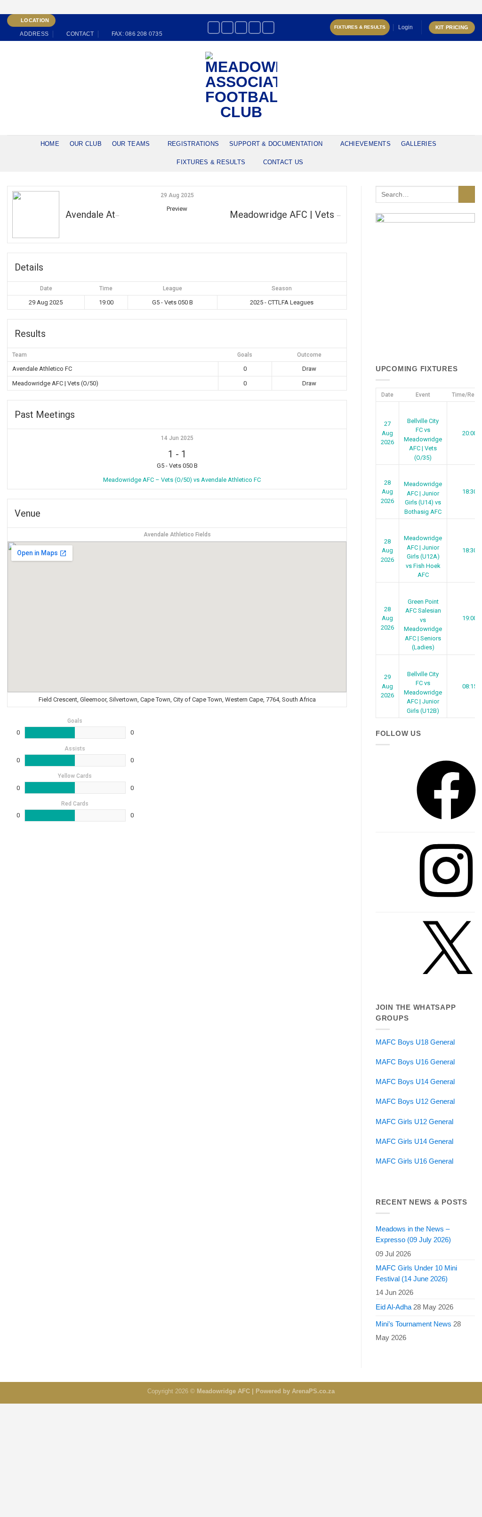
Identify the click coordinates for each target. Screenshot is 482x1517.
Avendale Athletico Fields (177, 534)
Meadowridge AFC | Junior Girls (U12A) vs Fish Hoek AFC (423, 556)
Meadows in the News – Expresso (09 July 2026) (413, 1234)
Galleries (418, 143)
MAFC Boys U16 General (415, 1062)
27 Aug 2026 (387, 433)
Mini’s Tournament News (413, 1324)
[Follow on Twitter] (255, 27)
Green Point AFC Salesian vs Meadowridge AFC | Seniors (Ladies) (423, 624)
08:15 (469, 686)
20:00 (469, 433)
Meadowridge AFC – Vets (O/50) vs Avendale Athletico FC (182, 479)
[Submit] (466, 194)
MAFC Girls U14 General (414, 1141)
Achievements (365, 143)
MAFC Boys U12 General (415, 1101)
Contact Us (283, 162)
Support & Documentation (275, 143)
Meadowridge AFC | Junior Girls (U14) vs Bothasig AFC (423, 497)
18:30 (469, 491)
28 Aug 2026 (387, 491)
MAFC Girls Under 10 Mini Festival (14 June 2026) (416, 1273)
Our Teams (131, 143)
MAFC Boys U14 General (415, 1082)
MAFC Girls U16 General (414, 1161)
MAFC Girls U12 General (414, 1122)
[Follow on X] (241, 27)
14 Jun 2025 (177, 438)
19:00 (469, 618)
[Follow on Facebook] (214, 27)
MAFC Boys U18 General (415, 1042)
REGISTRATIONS (193, 143)
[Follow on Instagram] (227, 27)
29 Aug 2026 (387, 686)
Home (49, 143)
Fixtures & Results (360, 27)
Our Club (86, 143)
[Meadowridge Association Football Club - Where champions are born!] (241, 88)
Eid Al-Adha (393, 1307)
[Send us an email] (268, 27)
